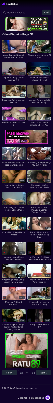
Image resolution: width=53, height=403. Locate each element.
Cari (46, 12)
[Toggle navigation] (48, 4)
